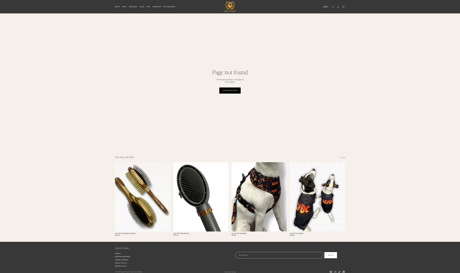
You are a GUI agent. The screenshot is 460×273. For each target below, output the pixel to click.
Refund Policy (121, 266)
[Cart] (343, 6)
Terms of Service (121, 260)
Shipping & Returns (122, 257)
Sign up (331, 255)
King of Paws (124, 272)
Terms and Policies (230, 272)
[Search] (333, 6)
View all (342, 158)
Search (118, 254)
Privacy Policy (121, 263)
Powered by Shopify (135, 272)
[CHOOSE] (283, 228)
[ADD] (166, 228)
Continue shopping (230, 90)
